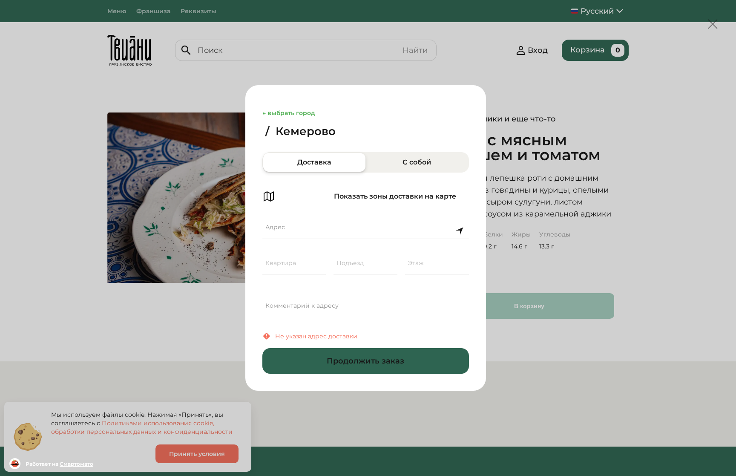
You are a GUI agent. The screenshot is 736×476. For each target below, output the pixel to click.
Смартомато (76, 464)
